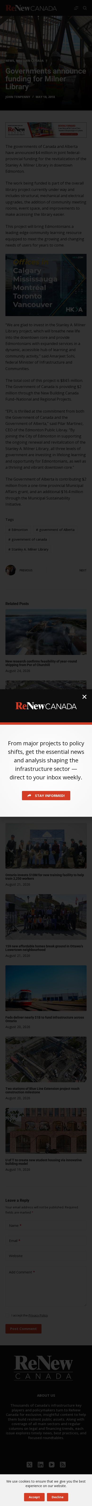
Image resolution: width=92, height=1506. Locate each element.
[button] (84, 697)
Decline (57, 1497)
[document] (46, 753)
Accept (34, 1497)
